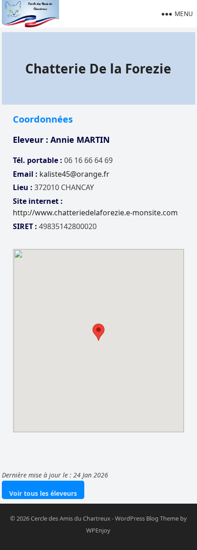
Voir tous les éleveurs (43, 493)
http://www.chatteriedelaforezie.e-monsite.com (95, 213)
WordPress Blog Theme (147, 518)
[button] (98, 332)
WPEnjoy (98, 530)
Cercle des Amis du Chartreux (70, 518)
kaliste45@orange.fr (74, 174)
